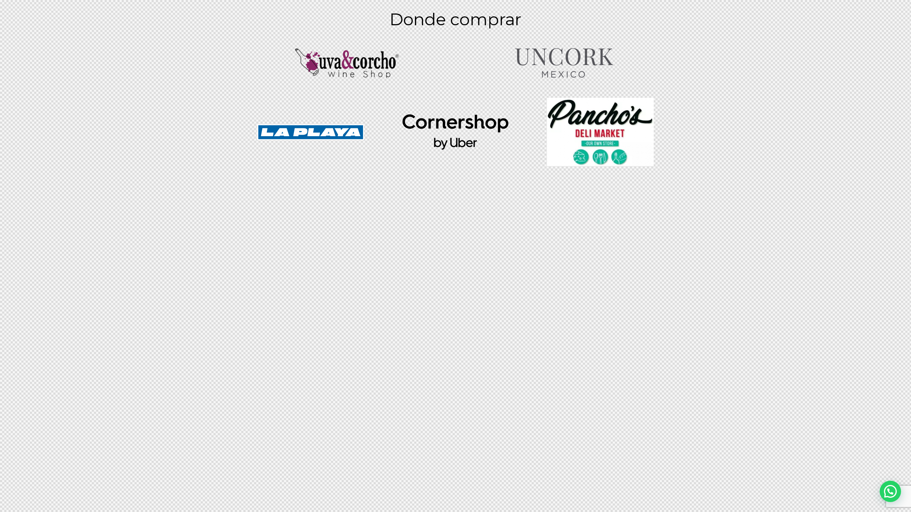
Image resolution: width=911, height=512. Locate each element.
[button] (890, 491)
